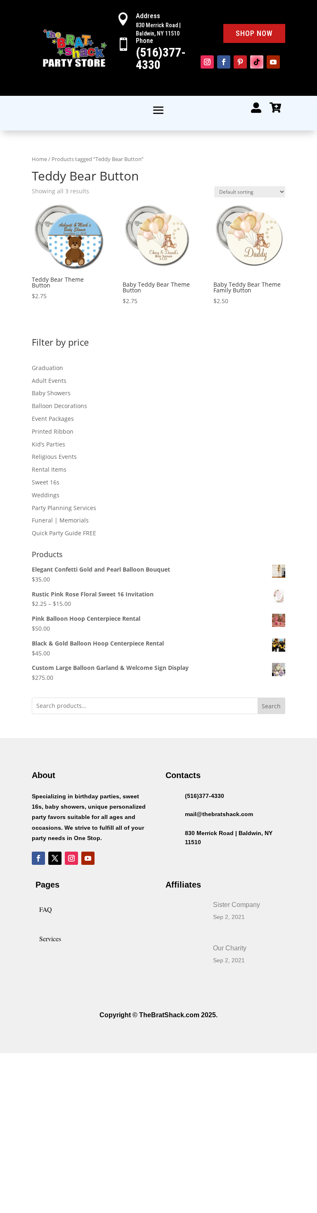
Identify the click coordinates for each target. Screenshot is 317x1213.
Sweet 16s (45, 482)
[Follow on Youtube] (273, 62)
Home (39, 159)
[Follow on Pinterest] (240, 62)
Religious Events (54, 457)
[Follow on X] (55, 858)
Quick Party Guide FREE (64, 533)
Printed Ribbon (52, 431)
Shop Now (254, 33)
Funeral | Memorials (60, 520)
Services (50, 938)
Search (271, 706)
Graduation (47, 368)
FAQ (45, 909)
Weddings (45, 495)
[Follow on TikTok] (256, 62)
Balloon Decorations (59, 406)
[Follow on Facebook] (223, 62)
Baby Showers (51, 393)
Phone (144, 41)
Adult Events (49, 381)
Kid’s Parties (48, 444)
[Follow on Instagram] (207, 62)
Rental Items (49, 469)
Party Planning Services (64, 508)
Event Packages (53, 419)
